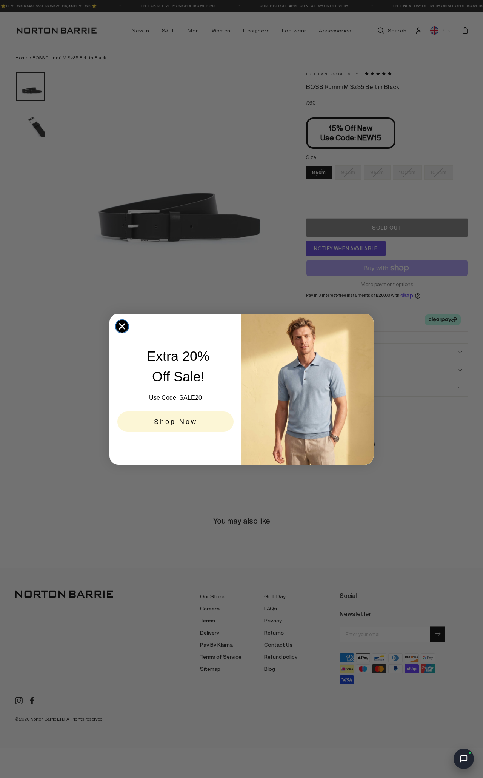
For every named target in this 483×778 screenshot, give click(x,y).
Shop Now (175, 421)
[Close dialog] (122, 326)
